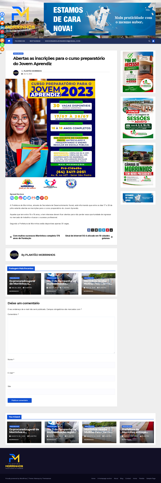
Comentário (13, 314)
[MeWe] (2, 36)
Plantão (141, 478)
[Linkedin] (38, 198)
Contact (128, 478)
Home (93, 478)
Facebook (20, 41)
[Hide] (1, 53)
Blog (121, 478)
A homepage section (105, 478)
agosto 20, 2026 (131, 436)
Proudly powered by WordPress (16, 478)
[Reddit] (2, 23)
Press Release (18, 53)
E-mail (11, 373)
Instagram (35, 41)
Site (9, 386)
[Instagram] (20, 198)
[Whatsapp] (16, 198)
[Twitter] (29, 198)
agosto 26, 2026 (18, 436)
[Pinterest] (42, 198)
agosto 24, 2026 (56, 436)
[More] (46, 198)
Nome (11, 359)
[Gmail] (33, 198)
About (116, 478)
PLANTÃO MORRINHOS (33, 71)
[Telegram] (25, 198)
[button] (149, 41)
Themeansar (46, 478)
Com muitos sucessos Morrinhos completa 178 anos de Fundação (36, 237)
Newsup (37, 478)
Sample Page (151, 478)
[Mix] (2, 40)
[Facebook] (12, 198)
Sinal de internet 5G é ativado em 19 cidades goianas (87, 237)
